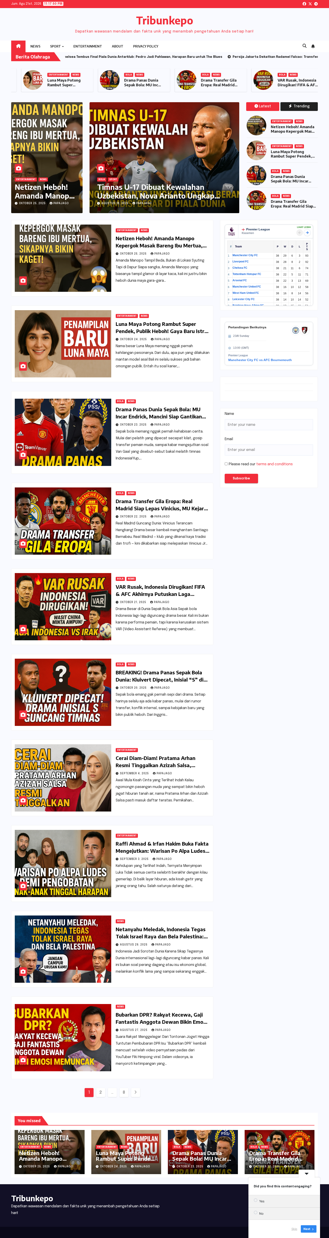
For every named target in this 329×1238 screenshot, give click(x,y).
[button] (305, 46)
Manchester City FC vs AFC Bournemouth (260, 360)
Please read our (261, 464)
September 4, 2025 (135, 773)
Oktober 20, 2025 (133, 688)
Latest (265, 106)
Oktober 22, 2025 (133, 516)
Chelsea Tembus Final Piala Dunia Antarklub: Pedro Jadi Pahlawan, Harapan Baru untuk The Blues (175, 195)
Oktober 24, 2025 (134, 339)
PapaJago (61, 203)
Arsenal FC (240, 280)
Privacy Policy (145, 46)
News (35, 46)
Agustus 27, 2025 (134, 1030)
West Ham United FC (246, 292)
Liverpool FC (241, 261)
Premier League (258, 229)
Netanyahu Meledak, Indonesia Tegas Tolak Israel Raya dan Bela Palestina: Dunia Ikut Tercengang (160, 936)
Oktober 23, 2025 (133, 425)
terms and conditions (274, 464)
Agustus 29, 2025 (134, 945)
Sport (56, 46)
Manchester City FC (245, 255)
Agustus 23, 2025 (136, 203)
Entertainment (87, 46)
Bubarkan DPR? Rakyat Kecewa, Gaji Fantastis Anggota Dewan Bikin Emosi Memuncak (161, 1021)
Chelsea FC (240, 267)
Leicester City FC (244, 299)
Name (229, 414)
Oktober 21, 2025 (133, 602)
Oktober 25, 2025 (33, 203)
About (117, 46)
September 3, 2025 (135, 859)
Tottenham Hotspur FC (247, 274)
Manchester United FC (247, 286)
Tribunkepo (164, 20)
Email (229, 439)
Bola (195, 75)
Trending (301, 106)
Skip (294, 1229)
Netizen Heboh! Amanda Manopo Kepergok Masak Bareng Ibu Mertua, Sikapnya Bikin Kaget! (293, 134)
